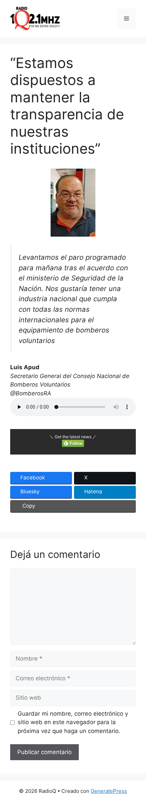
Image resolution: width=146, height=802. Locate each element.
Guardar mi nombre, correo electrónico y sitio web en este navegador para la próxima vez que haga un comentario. (73, 722)
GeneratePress (109, 791)
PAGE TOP (136, 772)
